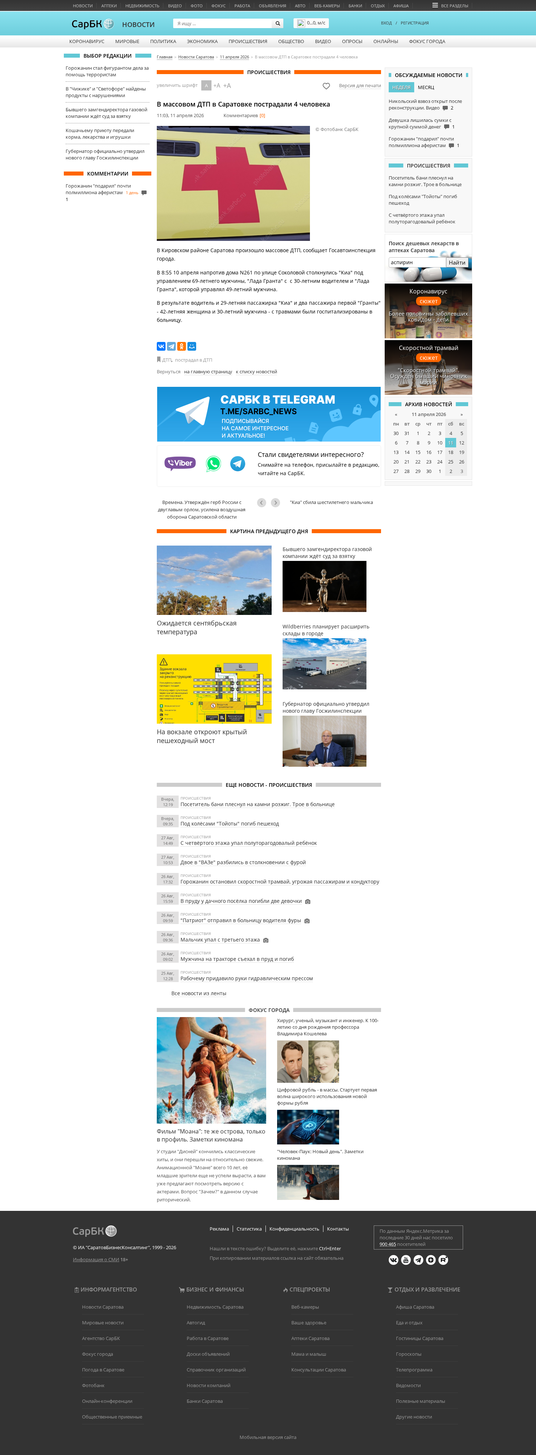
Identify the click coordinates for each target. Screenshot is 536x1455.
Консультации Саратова (318, 1369)
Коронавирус (86, 41)
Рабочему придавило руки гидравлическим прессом (246, 978)
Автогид (196, 1322)
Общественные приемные (112, 1416)
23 (428, 461)
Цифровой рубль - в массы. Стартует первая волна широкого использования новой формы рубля (327, 1096)
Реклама (219, 1228)
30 (396, 433)
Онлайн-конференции (107, 1401)
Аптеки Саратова (310, 1338)
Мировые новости (103, 1322)
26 (461, 461)
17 (439, 452)
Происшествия (248, 41)
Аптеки (109, 5)
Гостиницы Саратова (419, 1338)
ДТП (166, 360)
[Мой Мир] (191, 346)
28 (406, 471)
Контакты (338, 1228)
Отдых (378, 5)
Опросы (352, 41)
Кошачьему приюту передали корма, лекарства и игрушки (100, 133)
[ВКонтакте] (161, 346)
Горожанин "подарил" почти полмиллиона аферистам (98, 189)
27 (396, 471)
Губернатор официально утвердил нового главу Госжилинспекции (105, 154)
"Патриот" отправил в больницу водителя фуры (240, 920)
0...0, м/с (316, 22)
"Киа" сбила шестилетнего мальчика (331, 502)
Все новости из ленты (198, 993)
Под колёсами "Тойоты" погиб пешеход (229, 823)
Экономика (202, 41)
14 (406, 452)
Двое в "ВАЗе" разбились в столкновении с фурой (243, 862)
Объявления (272, 5)
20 (396, 461)
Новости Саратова (103, 1307)
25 (450, 461)
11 (450, 442)
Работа (242, 5)
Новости (83, 5)
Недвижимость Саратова (215, 1307)
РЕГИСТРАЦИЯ (415, 23)
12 (461, 442)
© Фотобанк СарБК (336, 129)
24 (439, 461)
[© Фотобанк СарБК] (233, 183)
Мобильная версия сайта (268, 1437)
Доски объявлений (208, 1354)
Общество (291, 41)
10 (439, 442)
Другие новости (414, 1416)
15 (417, 452)
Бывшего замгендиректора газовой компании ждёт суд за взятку (106, 112)
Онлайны (385, 41)
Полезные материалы (420, 1401)
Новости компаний (208, 1385)
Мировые (127, 41)
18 (450, 452)
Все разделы (454, 5)
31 (406, 433)
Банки (355, 5)
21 (406, 461)
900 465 (388, 1244)
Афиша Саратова (415, 1307)
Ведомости (408, 1385)
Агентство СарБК (101, 1338)
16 (428, 452)
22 (417, 461)
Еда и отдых (409, 1322)
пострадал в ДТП (193, 360)
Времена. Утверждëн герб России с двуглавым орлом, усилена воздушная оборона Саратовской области (201, 509)
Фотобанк (93, 1385)
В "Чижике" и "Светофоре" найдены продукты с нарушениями (106, 92)
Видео (175, 5)
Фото (197, 5)
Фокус (218, 5)
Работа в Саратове (208, 1338)
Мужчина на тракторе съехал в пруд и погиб (237, 958)
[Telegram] (171, 346)
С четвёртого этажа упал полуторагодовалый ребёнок (248, 842)
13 (396, 452)
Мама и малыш (308, 1354)
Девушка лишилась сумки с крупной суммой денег (420, 123)
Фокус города (427, 41)
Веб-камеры (327, 5)
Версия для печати (360, 85)
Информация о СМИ (96, 1259)
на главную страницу (208, 371)
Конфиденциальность (294, 1228)
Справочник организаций (216, 1369)
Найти (457, 262)
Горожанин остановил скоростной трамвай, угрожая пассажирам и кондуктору (279, 881)
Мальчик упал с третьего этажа (220, 939)
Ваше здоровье (308, 1322)
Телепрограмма (414, 1369)
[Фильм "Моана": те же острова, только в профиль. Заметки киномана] (211, 1070)
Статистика (249, 1228)
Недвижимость (142, 5)
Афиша (401, 5)
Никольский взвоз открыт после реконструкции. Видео (425, 104)
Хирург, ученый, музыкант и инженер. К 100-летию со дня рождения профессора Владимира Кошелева (327, 1027)
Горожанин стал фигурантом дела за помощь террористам (107, 71)
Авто (300, 5)
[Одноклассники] (181, 346)
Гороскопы (409, 1354)
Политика (163, 41)
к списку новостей (256, 371)
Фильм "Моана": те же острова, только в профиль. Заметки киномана (211, 1135)
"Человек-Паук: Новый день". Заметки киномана (320, 1154)
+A (216, 85)
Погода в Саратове (103, 1369)
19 (461, 452)
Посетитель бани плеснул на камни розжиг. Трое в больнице (257, 804)
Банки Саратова (205, 1401)
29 (417, 471)
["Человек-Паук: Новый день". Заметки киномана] (329, 1182)
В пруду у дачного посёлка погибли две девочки (241, 900)
